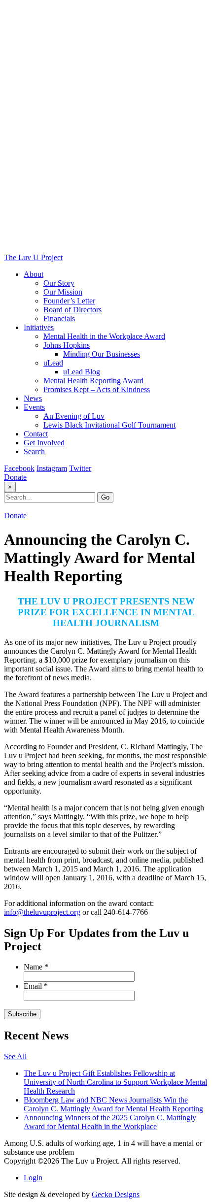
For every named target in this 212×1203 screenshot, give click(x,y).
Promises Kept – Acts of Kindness (96, 389)
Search (34, 451)
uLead (53, 363)
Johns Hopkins (66, 345)
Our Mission (62, 292)
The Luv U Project (33, 257)
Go (105, 497)
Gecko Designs (116, 1194)
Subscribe (22, 1014)
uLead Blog (81, 372)
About (33, 274)
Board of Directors (72, 309)
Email (36, 986)
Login (33, 1177)
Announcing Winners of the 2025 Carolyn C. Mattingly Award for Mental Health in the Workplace (110, 1122)
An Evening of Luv (74, 416)
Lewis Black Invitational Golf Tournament (109, 425)
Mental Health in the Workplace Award (104, 336)
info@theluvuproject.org (42, 912)
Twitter (80, 468)
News (33, 398)
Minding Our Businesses (101, 354)
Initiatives (39, 327)
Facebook (19, 468)
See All (15, 1056)
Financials (59, 318)
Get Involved (44, 442)
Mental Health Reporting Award (93, 380)
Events (34, 407)
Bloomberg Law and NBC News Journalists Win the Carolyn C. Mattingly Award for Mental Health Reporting (113, 1104)
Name (36, 967)
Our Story (58, 283)
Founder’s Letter (69, 301)
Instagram (51, 468)
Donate (15, 477)
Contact (36, 434)
